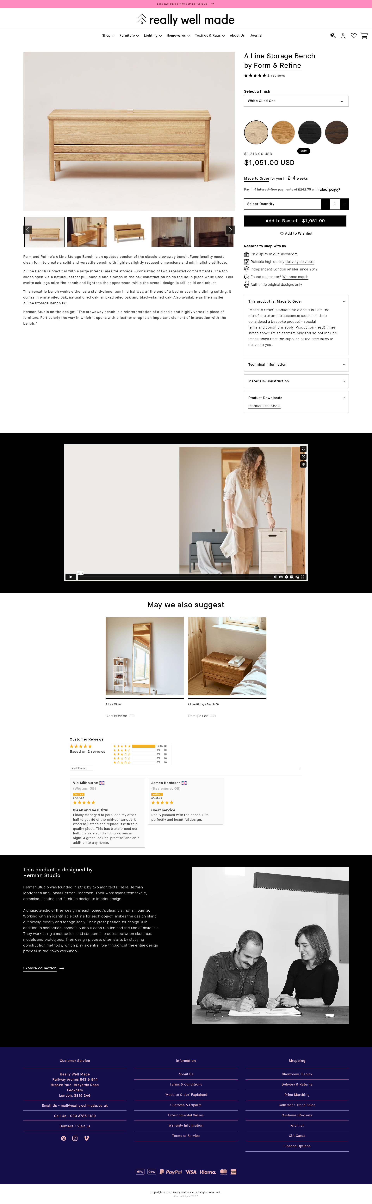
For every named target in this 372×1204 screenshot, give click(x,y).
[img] (107, 802)
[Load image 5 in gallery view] (214, 232)
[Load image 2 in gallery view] (87, 232)
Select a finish (257, 91)
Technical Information (267, 365)
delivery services (300, 261)
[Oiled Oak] (283, 132)
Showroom (289, 254)
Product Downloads (265, 398)
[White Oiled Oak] (256, 132)
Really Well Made (183, 1192)
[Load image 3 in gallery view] (129, 232)
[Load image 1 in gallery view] (44, 232)
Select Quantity (261, 204)
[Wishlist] (354, 35)
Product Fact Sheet (264, 406)
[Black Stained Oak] (310, 132)
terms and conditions (266, 327)
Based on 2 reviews (87, 751)
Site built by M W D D (186, 1196)
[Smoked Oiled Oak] (337, 132)
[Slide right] (230, 230)
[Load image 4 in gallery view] (171, 232)
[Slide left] (27, 230)
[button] (108, 36)
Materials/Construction (268, 381)
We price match (295, 277)
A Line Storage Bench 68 (44, 303)
